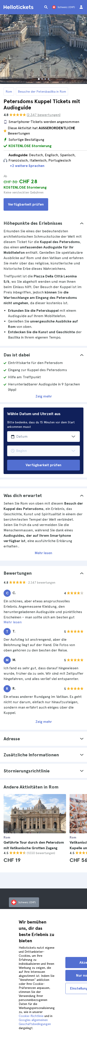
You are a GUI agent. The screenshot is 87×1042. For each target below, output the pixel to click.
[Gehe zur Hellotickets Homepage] (19, 7)
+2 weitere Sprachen (27, 166)
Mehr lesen (43, 553)
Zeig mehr (43, 396)
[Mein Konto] (81, 7)
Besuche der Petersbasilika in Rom (42, 91)
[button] (43, 223)
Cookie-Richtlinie (31, 1016)
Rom (9, 91)
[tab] (43, 223)
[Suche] (46, 7)
